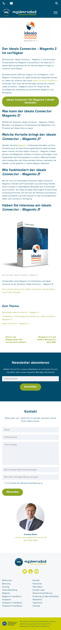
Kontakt (36, 581)
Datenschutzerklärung (42, 593)
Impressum (37, 603)
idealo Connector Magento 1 (45, 81)
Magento (6, 593)
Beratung (6, 584)
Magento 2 (23, 146)
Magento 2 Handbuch (11, 597)
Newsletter (37, 600)
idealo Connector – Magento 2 (15, 324)
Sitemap (36, 606)
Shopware (6, 600)
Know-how (37, 584)
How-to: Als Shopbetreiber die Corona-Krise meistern (15, 340)
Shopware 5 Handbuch (12, 603)
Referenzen (7, 581)
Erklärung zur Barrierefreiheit (46, 597)
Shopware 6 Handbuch (12, 606)
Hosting (5, 587)
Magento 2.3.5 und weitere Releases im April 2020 (46, 340)
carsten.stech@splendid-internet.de (30, 538)
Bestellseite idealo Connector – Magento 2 (20, 313)
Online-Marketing (9, 590)
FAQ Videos (37, 587)
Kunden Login (39, 590)
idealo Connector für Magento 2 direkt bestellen (30, 101)
